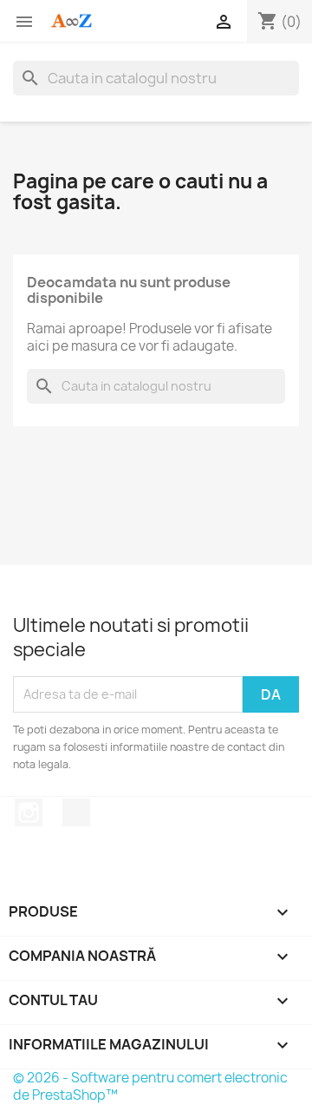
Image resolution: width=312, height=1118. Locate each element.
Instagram (28, 812)
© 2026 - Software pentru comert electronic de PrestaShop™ (150, 1086)
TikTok (76, 812)
